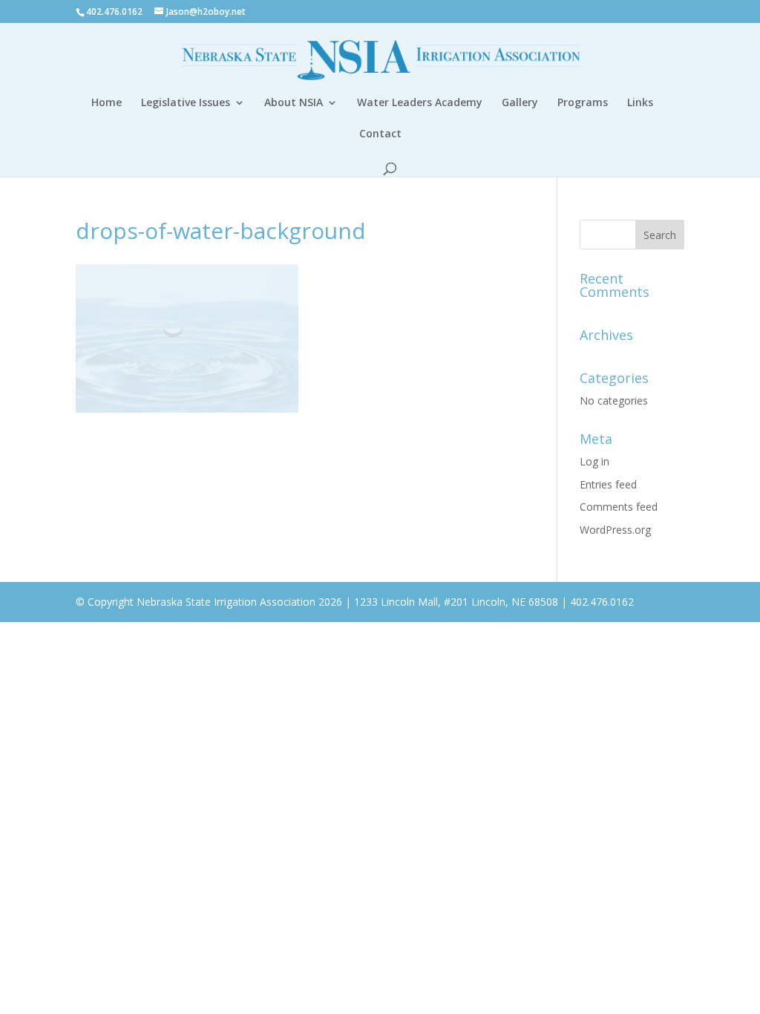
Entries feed (608, 484)
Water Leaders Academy (419, 103)
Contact (380, 134)
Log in (594, 461)
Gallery (520, 103)
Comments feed (619, 507)
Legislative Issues (185, 103)
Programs (582, 103)
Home (106, 103)
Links (640, 103)
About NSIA (293, 103)
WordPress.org (615, 530)
